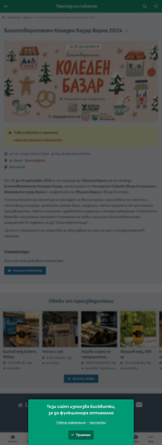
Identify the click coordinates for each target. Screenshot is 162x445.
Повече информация (71, 422)
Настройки (97, 422)
